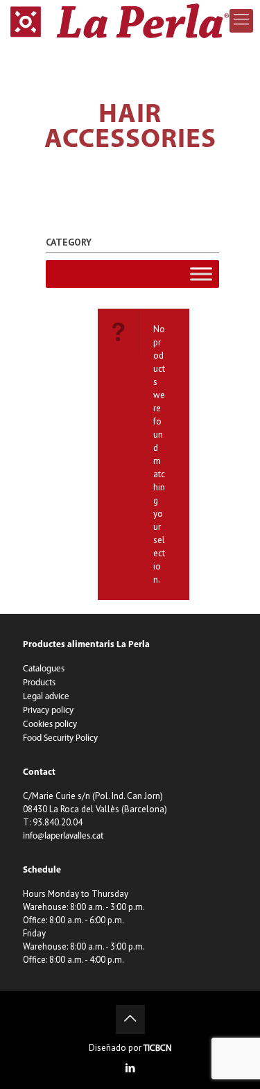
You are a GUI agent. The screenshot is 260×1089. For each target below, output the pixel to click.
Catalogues (43, 669)
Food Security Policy (60, 738)
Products (39, 682)
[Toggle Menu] (201, 273)
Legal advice (46, 696)
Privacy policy (48, 710)
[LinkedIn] (130, 1069)
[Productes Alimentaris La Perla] (119, 20)
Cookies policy (50, 724)
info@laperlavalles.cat (63, 836)
